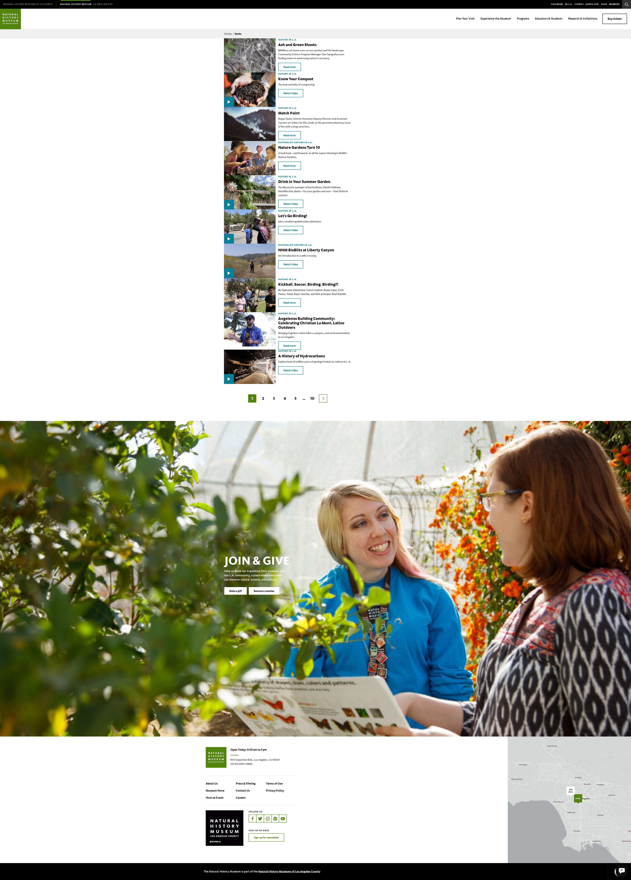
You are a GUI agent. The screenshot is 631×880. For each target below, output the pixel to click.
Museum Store (215, 790)
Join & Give (592, 4)
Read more (289, 67)
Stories (579, 4)
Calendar (557, 4)
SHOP (604, 4)
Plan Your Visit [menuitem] (465, 18)
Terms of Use (274, 783)
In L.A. (569, 4)
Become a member (264, 591)
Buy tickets (615, 19)
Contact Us (243, 790)
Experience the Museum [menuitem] (495, 18)
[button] (622, 871)
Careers (241, 797)
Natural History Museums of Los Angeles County (289, 871)
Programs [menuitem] (523, 18)
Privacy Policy (275, 790)
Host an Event (214, 797)
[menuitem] (28, 4)
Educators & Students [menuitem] (548, 18)
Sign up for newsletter (266, 837)
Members (614, 4)
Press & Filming (246, 783)
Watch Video (290, 93)
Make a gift (235, 591)
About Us (212, 783)
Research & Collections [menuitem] (582, 18)
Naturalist (285, 142)
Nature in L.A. (287, 39)
